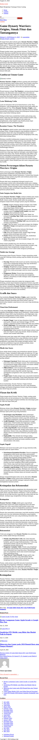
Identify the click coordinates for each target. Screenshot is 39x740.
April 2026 (7, 705)
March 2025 (7, 716)
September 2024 (8, 725)
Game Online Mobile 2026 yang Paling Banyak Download (20, 691)
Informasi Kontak (9, 736)
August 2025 (7, 713)
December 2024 (8, 721)
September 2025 (8, 712)
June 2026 (7, 703)
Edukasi (6, 13)
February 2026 (8, 708)
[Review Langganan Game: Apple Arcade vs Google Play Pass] (9, 616)
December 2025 (8, 710)
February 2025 (8, 718)
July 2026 (6, 702)
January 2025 (7, 720)
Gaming (6, 11)
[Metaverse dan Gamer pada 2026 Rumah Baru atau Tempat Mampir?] (3, 641)
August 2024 (7, 726)
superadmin (26, 37)
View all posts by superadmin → (9, 674)
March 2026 (7, 707)
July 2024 (6, 728)
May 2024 (7, 731)
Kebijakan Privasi (9, 734)
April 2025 (7, 715)
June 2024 (7, 729)
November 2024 (8, 723)
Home (5, 10)
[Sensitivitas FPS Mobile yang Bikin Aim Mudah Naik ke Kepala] (5, 628)
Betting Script (4, 4)
